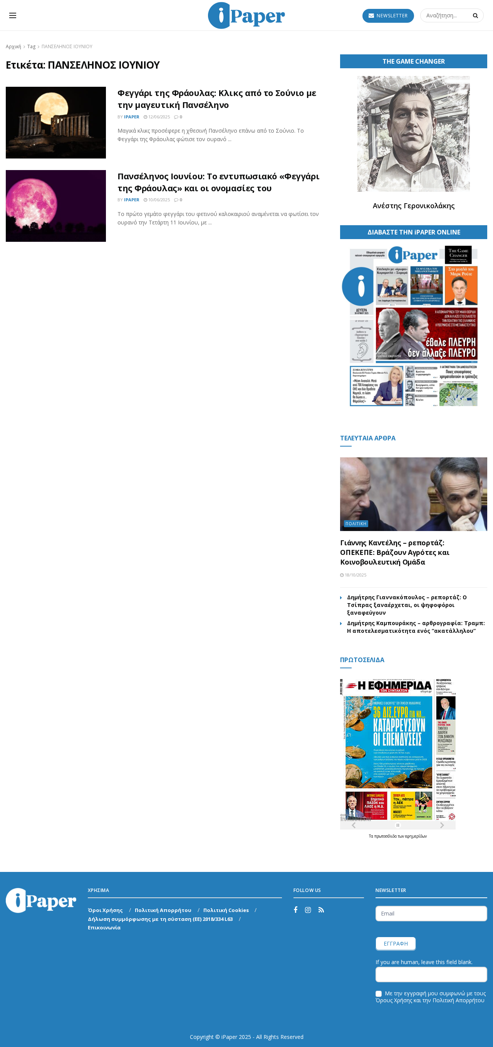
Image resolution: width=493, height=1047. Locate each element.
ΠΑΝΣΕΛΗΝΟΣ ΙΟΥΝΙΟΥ (67, 46)
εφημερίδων (416, 836)
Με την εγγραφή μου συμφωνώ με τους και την (431, 997)
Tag (31, 46)
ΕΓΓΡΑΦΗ (396, 943)
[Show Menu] (12, 15)
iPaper (131, 117)
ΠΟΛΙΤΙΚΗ (356, 523)
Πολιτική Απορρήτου (163, 910)
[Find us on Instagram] (308, 910)
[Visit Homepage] (246, 15)
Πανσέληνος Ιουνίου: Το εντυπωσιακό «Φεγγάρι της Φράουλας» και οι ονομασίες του (218, 182)
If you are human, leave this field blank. (424, 962)
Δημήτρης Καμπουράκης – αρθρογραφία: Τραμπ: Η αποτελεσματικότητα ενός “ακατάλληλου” (416, 626)
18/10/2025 (355, 575)
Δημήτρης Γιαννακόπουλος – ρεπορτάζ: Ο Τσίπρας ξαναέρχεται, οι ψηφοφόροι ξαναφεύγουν (407, 604)
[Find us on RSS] (321, 910)
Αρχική (13, 46)
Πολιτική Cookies (226, 910)
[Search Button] (476, 15)
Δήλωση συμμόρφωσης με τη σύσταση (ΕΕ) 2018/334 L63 (160, 918)
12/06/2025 (158, 117)
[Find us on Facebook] (295, 910)
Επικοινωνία (104, 927)
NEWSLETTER (391, 15)
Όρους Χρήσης (394, 1000)
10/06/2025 (158, 199)
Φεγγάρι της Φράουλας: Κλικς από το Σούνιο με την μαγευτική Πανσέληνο (216, 98)
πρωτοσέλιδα (386, 836)
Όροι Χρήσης (105, 910)
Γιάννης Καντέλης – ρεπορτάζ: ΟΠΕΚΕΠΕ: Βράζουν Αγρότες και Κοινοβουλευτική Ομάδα (394, 552)
